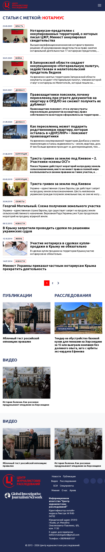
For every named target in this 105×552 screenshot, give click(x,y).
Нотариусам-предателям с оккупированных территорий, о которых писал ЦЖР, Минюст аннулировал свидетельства (64, 35)
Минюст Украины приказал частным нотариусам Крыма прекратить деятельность (49, 267)
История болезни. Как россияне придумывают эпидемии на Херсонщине (26, 403)
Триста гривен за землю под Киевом (60, 184)
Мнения (55, 490)
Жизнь (18, 239)
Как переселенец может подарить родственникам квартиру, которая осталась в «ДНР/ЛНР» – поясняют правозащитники (59, 131)
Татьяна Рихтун (66, 329)
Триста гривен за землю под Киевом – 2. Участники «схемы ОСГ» (63, 160)
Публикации (17, 295)
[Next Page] (58, 283)
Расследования (73, 295)
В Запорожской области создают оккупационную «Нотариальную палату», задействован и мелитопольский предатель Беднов (64, 67)
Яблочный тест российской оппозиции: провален (21, 340)
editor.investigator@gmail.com (64, 535)
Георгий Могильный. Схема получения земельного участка (52, 206)
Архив (73, 490)
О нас (64, 490)
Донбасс (20, 90)
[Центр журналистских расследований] (16, 5)
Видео (10, 360)
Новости (20, 223)
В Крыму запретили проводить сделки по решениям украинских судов (46, 229)
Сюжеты (19, 201)
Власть (19, 26)
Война (18, 58)
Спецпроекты (67, 485)
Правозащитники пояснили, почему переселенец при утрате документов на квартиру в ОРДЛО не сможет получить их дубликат (65, 99)
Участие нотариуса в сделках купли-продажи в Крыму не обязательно (60, 245)
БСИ (55, 485)
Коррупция (21, 154)
